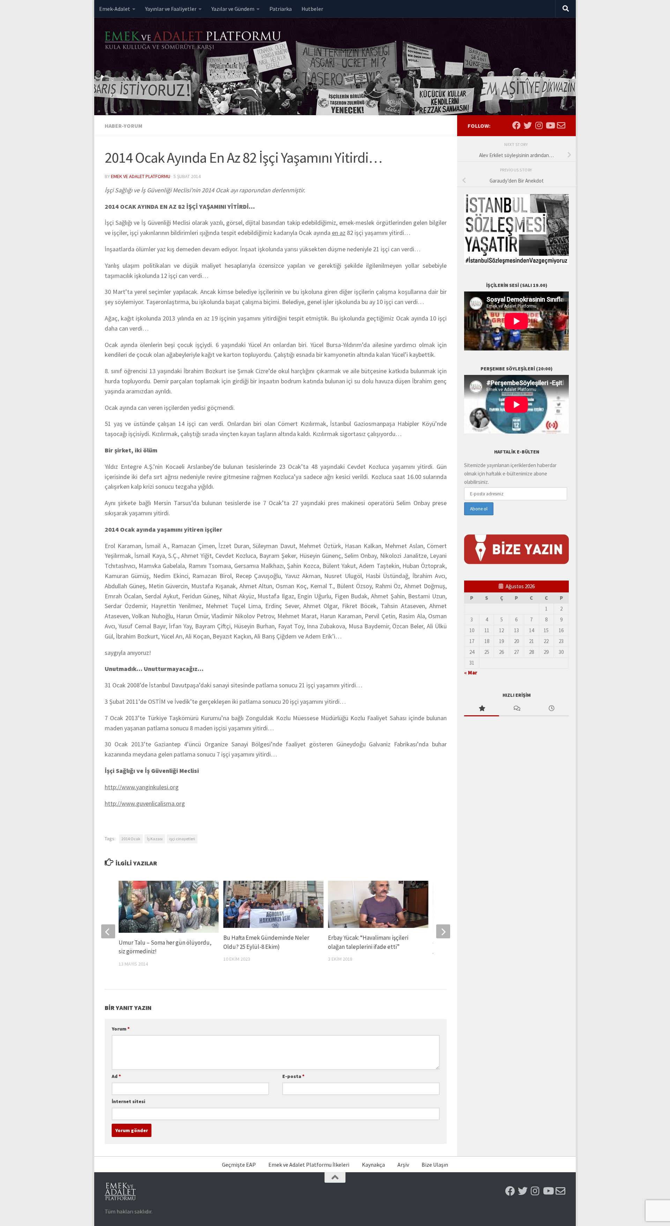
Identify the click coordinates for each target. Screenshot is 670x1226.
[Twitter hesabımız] (527, 125)
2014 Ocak (130, 838)
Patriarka (280, 8)
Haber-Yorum (123, 125)
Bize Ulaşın (435, 1164)
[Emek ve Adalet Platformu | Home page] (194, 41)
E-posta (293, 1076)
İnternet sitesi (128, 1101)
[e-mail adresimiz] (561, 125)
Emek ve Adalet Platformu (140, 176)
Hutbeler (312, 8)
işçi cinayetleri (182, 838)
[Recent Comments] (516, 708)
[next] (443, 931)
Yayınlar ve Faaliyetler (170, 8)
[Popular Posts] (481, 708)
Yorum (121, 1029)
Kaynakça (373, 1164)
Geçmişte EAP (239, 1164)
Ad (116, 1076)
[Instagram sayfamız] (539, 125)
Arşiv (403, 1164)
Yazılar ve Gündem (232, 8)
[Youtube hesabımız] (550, 125)
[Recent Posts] (551, 708)
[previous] (108, 931)
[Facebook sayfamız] (516, 125)
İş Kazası (155, 838)
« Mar (470, 672)
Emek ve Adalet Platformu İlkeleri (308, 1164)
